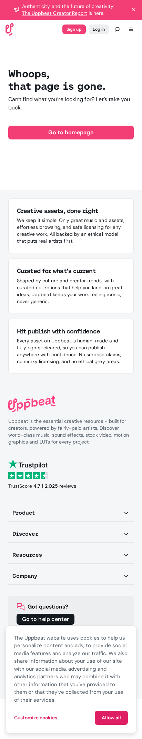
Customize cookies (35, 717)
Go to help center (45, 619)
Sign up (74, 29)
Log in (99, 29)
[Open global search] (117, 29)
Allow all (111, 717)
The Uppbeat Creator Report (54, 13)
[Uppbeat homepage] (10, 28)
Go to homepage (70, 132)
